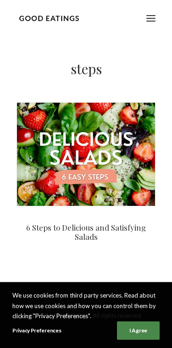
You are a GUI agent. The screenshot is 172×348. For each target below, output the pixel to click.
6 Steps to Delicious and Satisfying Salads (86, 232)
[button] (151, 18)
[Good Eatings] (49, 18)
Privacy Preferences (36, 330)
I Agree (138, 330)
